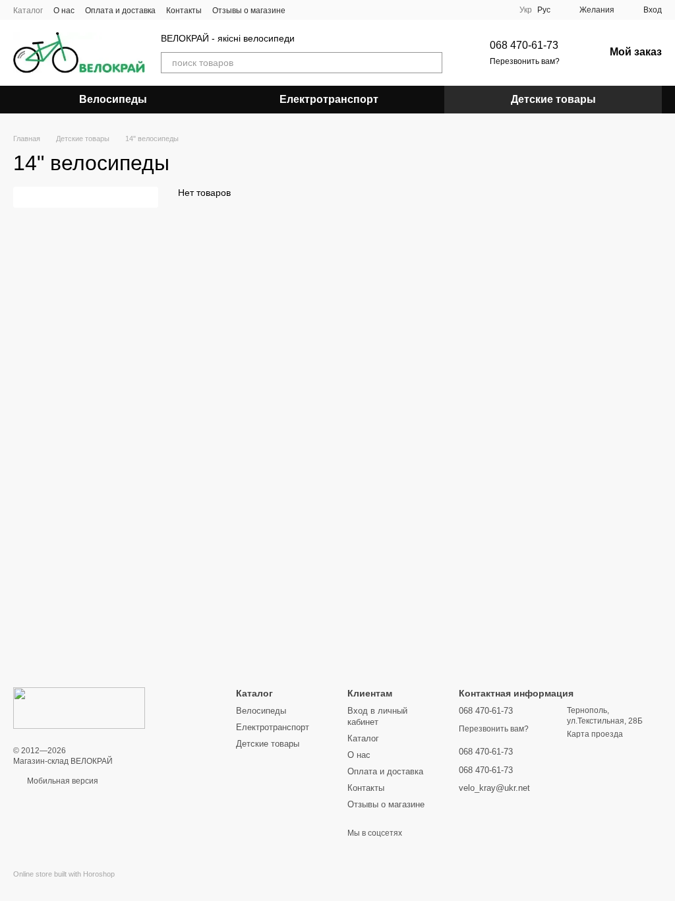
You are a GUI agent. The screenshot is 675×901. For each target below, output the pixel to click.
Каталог (28, 10)
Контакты (184, 10)
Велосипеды (113, 99)
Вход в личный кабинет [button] (377, 716)
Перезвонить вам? (525, 61)
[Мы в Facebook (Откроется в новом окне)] (304, 10)
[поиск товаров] (431, 62)
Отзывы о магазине (248, 10)
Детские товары (553, 99)
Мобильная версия (61, 781)
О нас (63, 10)
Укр (525, 10)
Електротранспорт (328, 99)
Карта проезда (595, 734)
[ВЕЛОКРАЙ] (79, 707)
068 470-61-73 (524, 45)
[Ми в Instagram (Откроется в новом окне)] (319, 10)
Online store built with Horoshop (64, 874)
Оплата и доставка (120, 10)
